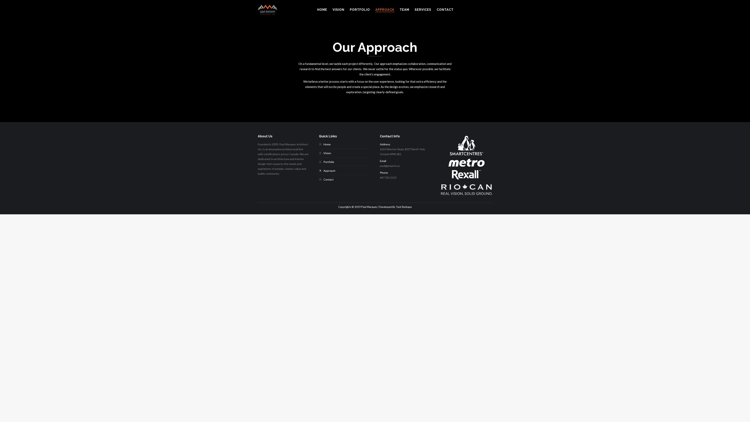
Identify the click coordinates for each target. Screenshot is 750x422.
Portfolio (328, 162)
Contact (328, 179)
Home (327, 144)
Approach (329, 170)
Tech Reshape (404, 206)
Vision (327, 153)
